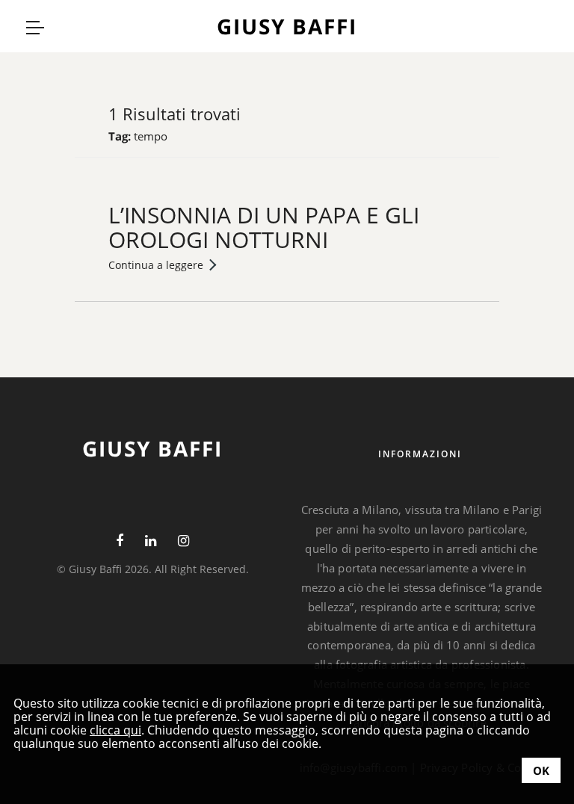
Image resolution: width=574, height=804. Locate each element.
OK (541, 770)
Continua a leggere (155, 265)
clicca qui (115, 730)
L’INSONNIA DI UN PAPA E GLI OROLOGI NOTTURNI (263, 227)
